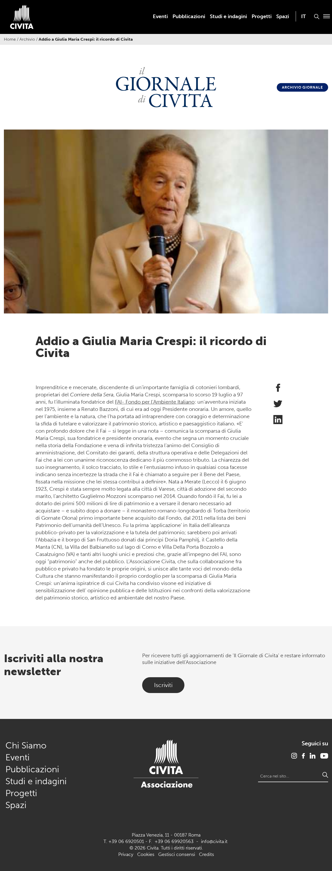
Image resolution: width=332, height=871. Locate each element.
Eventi (160, 16)
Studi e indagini (228, 16)
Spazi (282, 16)
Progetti (262, 16)
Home (10, 39)
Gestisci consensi (176, 854)
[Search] (325, 775)
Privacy (125, 854)
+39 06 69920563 (174, 841)
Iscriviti (163, 685)
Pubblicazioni (188, 16)
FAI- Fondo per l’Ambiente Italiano (155, 402)
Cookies (145, 854)
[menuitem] (160, 16)
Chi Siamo (25, 745)
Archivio (27, 39)
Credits (206, 854)
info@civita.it (214, 841)
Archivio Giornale (302, 87)
